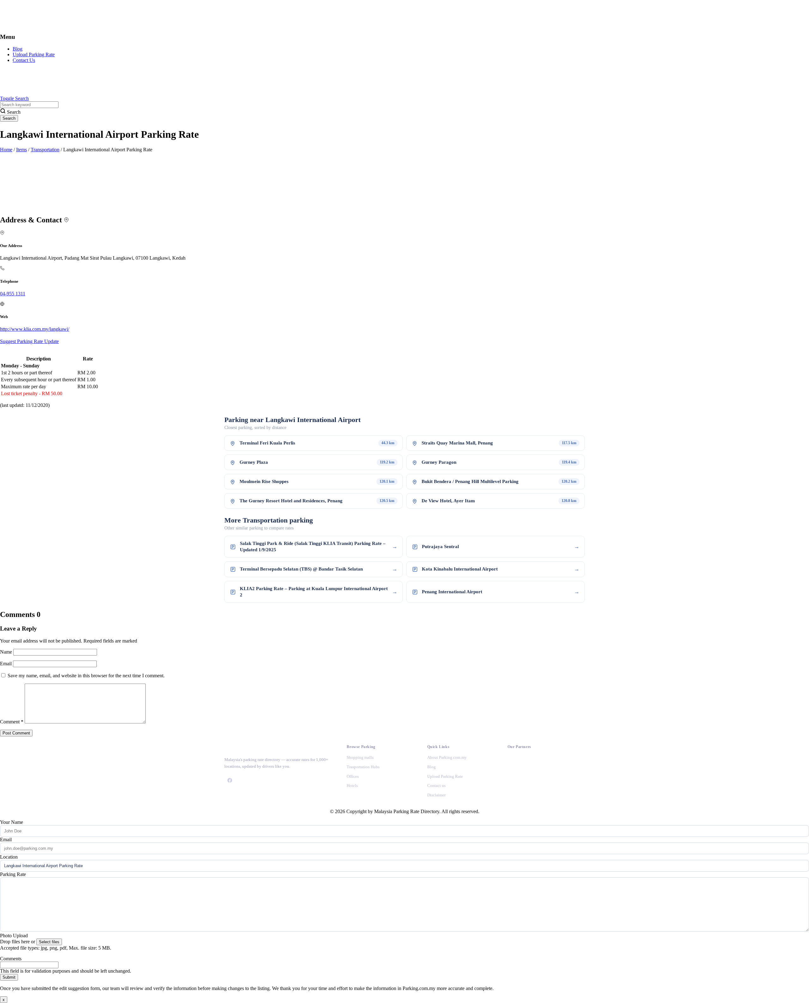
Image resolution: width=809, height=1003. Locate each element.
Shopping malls (360, 757)
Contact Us (24, 60)
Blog (17, 48)
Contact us (436, 785)
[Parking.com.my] (47, 24)
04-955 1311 (12, 293)
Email (6, 663)
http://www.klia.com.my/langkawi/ (34, 329)
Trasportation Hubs (363, 766)
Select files (49, 942)
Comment (11, 721)
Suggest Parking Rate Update (29, 341)
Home (6, 149)
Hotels (352, 785)
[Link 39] (513, 794)
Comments (10, 958)
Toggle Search (14, 98)
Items (21, 149)
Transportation (45, 149)
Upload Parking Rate (34, 54)
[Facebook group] (229, 780)
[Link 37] (513, 760)
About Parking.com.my (447, 757)
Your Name (11, 822)
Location (9, 857)
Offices (353, 776)
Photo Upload (14, 935)
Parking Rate (13, 874)
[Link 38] (513, 777)
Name (6, 652)
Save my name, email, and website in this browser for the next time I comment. (86, 675)
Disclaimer (436, 795)
